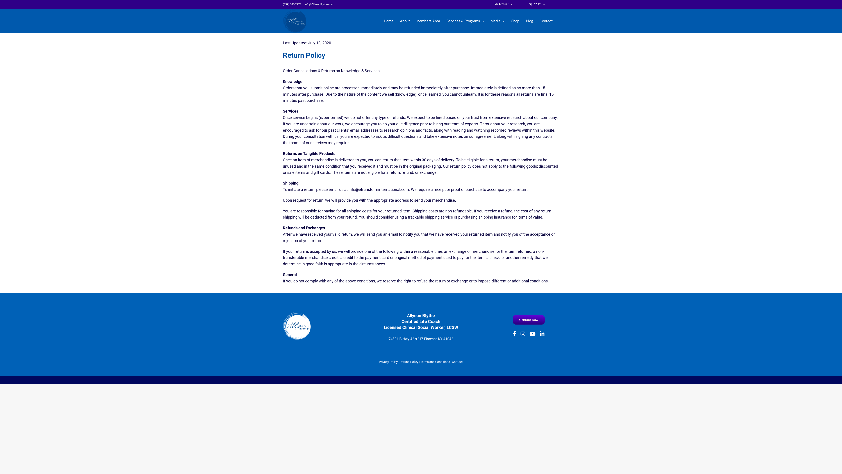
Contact (457, 362)
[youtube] (532, 333)
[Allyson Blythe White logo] (297, 313)
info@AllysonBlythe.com (319, 4)
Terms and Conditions (435, 362)
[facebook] (514, 333)
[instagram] (523, 333)
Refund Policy (409, 362)
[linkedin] (542, 333)
